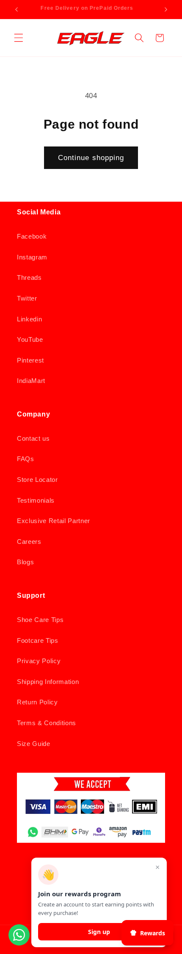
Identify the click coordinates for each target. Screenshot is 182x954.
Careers (29, 541)
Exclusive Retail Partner (53, 520)
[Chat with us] (19, 943)
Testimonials (36, 500)
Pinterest (30, 360)
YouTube (30, 339)
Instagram (32, 257)
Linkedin (29, 319)
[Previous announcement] (16, 9)
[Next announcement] (166, 9)
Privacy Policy (39, 660)
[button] (18, 38)
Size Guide (33, 743)
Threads (29, 277)
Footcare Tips (37, 640)
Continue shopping (91, 157)
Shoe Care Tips (40, 619)
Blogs (25, 562)
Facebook (32, 236)
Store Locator (37, 479)
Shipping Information (48, 681)
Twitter (27, 298)
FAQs (25, 458)
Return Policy (37, 702)
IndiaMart (31, 380)
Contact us (33, 438)
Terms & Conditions (46, 722)
